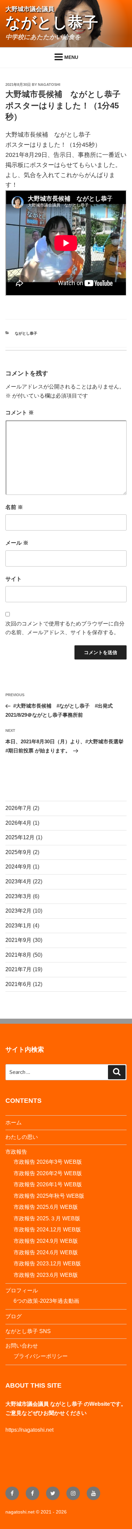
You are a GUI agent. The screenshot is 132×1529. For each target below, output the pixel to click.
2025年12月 (20, 837)
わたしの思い (21, 1137)
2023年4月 (18, 881)
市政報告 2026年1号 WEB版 (48, 1184)
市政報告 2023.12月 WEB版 (47, 1263)
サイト (13, 579)
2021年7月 (18, 969)
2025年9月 (18, 852)
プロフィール (21, 1290)
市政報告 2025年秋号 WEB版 (49, 1196)
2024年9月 (18, 867)
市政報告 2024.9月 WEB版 (46, 1241)
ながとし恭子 (26, 333)
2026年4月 (18, 823)
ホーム (13, 1122)
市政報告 (16, 1152)
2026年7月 (18, 808)
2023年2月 (18, 911)
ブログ (13, 1316)
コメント (19, 412)
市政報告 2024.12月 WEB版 (47, 1229)
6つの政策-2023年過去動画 (46, 1301)
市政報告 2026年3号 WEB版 (48, 1162)
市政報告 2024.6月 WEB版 (46, 1252)
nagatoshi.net (20, 1512)
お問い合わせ (21, 1346)
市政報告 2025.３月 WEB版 (47, 1218)
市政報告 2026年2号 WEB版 (48, 1173)
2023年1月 (18, 925)
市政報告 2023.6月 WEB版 (46, 1275)
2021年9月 (18, 940)
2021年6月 (18, 984)
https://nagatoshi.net (29, 1430)
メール (16, 543)
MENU (71, 57)
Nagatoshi (49, 84)
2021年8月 (18, 955)
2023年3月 (18, 896)
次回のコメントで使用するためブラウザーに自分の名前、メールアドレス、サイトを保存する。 (65, 628)
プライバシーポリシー (41, 1356)
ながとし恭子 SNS (28, 1331)
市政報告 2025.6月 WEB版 (46, 1207)
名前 (14, 507)
